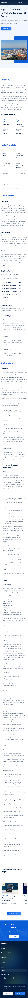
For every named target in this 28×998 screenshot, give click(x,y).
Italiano (3, 970)
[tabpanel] (12, 895)
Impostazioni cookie (8, 993)
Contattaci (14, 936)
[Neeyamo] (4, 2)
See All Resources (13, 913)
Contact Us (5, 28)
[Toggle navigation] (25, 2)
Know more (5, 133)
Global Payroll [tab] (21, 73)
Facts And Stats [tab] (12, 73)
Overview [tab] (4, 73)
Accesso (20, 2)
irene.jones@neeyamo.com (10, 856)
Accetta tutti (20, 993)
